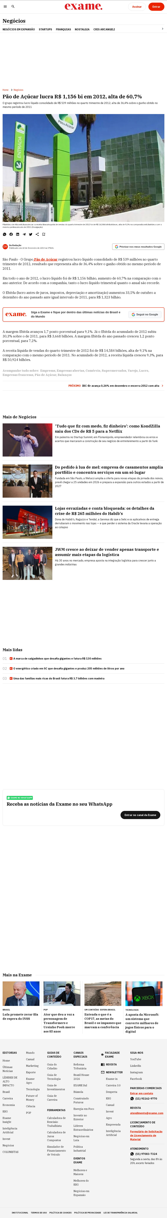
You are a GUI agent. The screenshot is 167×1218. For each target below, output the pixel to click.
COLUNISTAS (10, 1152)
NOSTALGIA (82, 29)
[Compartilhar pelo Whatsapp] (5, 234)
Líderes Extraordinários (83, 1127)
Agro (109, 1118)
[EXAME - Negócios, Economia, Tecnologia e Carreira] (83, 7)
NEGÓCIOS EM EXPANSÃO (19, 29)
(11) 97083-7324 (146, 1154)
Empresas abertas (70, 370)
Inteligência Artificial (10, 1130)
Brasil (6, 1092)
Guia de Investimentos (56, 1087)
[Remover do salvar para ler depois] (44, 234)
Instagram (136, 1072)
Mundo (30, 1052)
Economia (9, 1105)
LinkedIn (135, 1065)
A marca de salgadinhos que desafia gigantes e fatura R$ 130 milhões (57, 658)
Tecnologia (33, 1089)
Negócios (14, 20)
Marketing (32, 1065)
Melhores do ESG (81, 1182)
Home (5, 89)
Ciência (30, 1106)
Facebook (136, 1078)
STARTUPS (45, 29)
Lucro (143, 370)
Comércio (93, 370)
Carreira (8, 1098)
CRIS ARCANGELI (104, 29)
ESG (5, 1111)
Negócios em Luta (81, 1138)
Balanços (65, 375)
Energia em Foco (84, 1108)
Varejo (133, 370)
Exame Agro (30, 1080)
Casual (30, 1059)
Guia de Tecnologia (54, 1076)
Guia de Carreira (52, 1097)
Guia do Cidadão (52, 1066)
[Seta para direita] (159, 29)
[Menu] (5, 7)
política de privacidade (87, 1212)
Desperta (111, 1092)
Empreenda (113, 1124)
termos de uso (39, 1212)
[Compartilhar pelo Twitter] (31, 234)
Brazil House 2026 (81, 1076)
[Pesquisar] (13, 7)
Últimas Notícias (8, 1069)
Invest (6, 1138)
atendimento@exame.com (146, 1113)
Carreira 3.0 (113, 1085)
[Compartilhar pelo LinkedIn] (18, 234)
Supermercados (114, 370)
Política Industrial (80, 1148)
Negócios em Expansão (81, 1193)
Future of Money (32, 1097)
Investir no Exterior (80, 1117)
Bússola (78, 1092)
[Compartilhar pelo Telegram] (24, 234)
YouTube (135, 1059)
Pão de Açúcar (45, 375)
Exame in (112, 1078)
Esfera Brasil (107, 1010)
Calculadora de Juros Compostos (56, 1136)
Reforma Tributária (80, 1066)
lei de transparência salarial (121, 1212)
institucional (20, 1212)
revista (111, 1064)
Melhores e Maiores (80, 1172)
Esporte (31, 1072)
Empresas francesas (18, 375)
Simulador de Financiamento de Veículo (56, 1150)
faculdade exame (112, 1054)
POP (28, 1112)
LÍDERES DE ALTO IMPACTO (10, 1081)
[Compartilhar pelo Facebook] (11, 234)
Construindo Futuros (81, 1100)
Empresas (47, 370)
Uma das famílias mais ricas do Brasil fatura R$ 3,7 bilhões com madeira (58, 678)
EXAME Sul (80, 1085)
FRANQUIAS (63, 29)
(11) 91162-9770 (146, 1098)
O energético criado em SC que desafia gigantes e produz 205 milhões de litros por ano (68, 668)
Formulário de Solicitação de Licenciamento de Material (146, 1135)
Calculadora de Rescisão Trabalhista (56, 1121)
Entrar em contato (141, 1093)
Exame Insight (7, 1120)
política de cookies (60, 1212)
